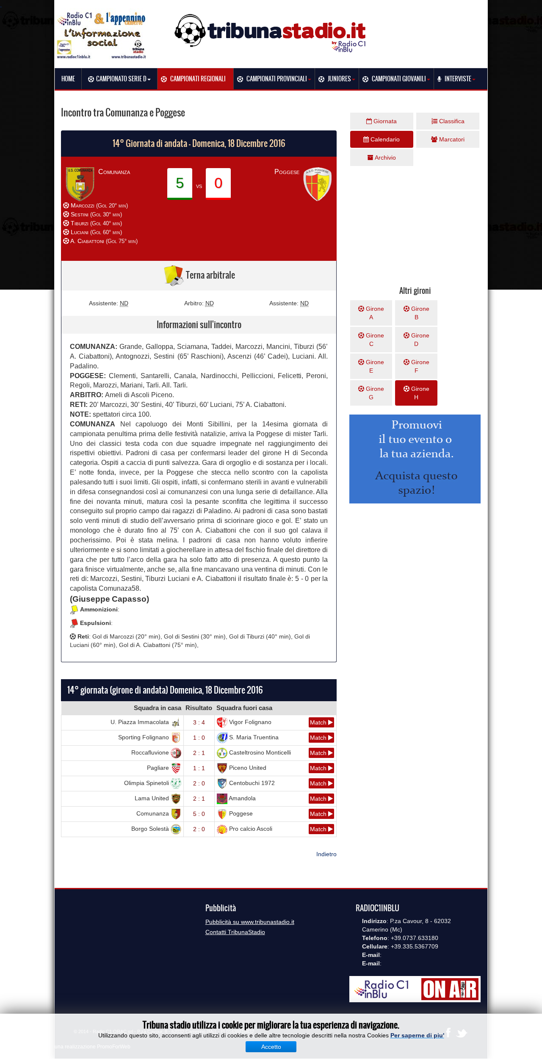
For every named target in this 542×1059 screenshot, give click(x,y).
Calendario (384, 139)
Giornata (384, 121)
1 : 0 (199, 737)
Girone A (374, 313)
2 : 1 (199, 752)
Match (319, 722)
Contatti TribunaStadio (235, 932)
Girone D (419, 339)
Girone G (374, 393)
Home (68, 78)
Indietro (326, 854)
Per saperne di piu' (417, 1035)
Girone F (419, 366)
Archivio (384, 157)
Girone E (374, 366)
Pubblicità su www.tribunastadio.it (249, 921)
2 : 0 (199, 783)
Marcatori (451, 139)
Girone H (419, 393)
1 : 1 (199, 768)
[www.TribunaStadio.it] (271, 32)
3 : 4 (199, 722)
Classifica (451, 121)
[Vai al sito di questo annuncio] (25, 217)
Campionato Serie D (121, 78)
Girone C (374, 339)
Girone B (419, 313)
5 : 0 (199, 813)
